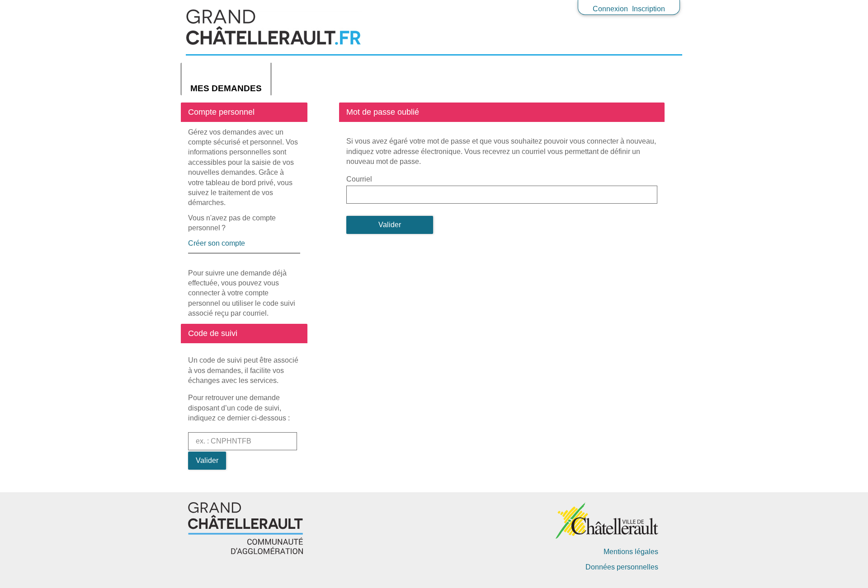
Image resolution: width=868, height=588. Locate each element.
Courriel (359, 179)
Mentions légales (631, 551)
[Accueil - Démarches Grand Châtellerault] (434, 27)
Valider (207, 460)
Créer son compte (216, 243)
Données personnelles (621, 567)
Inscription (648, 9)
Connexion (610, 9)
